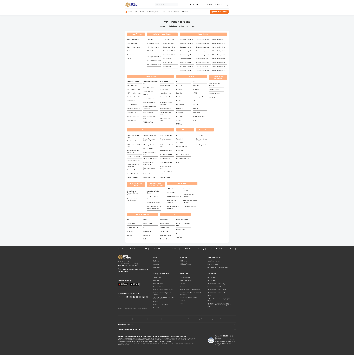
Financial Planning (132, 227)
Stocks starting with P (202, 62)
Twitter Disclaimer (154, 319)
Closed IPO (179, 150)
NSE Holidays (167, 58)
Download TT (157, 280)
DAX (194, 81)
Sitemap (182, 300)
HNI (128, 239)
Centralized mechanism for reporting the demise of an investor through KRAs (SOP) (219, 305)
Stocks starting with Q (202, 66)
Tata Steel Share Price (133, 108)
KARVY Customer (185, 280)
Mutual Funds (131, 55)
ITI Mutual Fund (147, 174)
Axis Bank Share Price (149, 99)
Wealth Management (153, 12)
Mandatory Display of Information (190, 290)
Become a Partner (173, 12)
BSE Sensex (179, 112)
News (130, 12)
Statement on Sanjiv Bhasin (188, 297)
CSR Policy (210, 319)
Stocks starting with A (186, 39)
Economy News (164, 223)
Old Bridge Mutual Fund (150, 145)
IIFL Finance (183, 261)
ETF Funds (212, 97)
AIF (128, 219)
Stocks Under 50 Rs (169, 43)
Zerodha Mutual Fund (166, 162)
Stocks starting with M (202, 51)
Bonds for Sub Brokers (153, 202)
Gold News (179, 237)
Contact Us (156, 267)
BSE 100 (178, 101)
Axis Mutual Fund (132, 170)
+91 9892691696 (123, 271)
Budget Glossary (185, 278)
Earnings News (180, 229)
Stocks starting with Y (218, 62)
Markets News (164, 219)
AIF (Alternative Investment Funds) (218, 267)
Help (181, 303)
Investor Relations (209, 5)
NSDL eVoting (212, 278)
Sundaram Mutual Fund (134, 156)
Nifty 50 (178, 81)
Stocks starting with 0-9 (219, 70)
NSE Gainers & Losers (153, 47)
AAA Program (200, 135)
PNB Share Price (148, 112)
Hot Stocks (150, 39)
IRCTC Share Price (165, 81)
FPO (177, 162)
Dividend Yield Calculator (174, 196)
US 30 (194, 120)
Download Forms (158, 284)
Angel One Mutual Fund (150, 158)
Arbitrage (130, 231)
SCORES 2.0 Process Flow (160, 305)
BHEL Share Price (132, 104)
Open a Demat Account (219, 12)
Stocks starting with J (202, 39)
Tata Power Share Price (134, 97)
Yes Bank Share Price (133, 89)
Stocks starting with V (218, 51)
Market (142, 12)
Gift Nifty (179, 120)
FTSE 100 (195, 104)
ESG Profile (220, 5)
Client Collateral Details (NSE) (216, 284)
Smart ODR (156, 308)
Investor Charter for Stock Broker (162, 290)
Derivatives (146, 235)
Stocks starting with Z (218, 66)
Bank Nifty (179, 93)
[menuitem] (127, 12)
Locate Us (156, 264)
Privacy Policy (199, 319)
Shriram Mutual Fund (166, 135)
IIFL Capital (156, 261)
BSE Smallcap (180, 104)
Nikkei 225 (195, 108)
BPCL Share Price (148, 87)
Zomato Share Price (133, 116)
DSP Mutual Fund (165, 177)
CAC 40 (195, 101)
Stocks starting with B (186, 43)
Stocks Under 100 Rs (169, 47)
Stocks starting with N (202, 55)
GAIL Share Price (148, 91)
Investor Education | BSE (215, 287)
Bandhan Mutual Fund (133, 160)
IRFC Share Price (132, 85)
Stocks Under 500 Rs (169, 51)
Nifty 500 (179, 89)
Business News (164, 227)
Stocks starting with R (202, 70)
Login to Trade (157, 278)
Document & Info (158, 287)
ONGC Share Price (165, 85)
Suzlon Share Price (165, 93)
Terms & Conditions (186, 319)
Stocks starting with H (186, 66)
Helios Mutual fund (132, 177)
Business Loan (147, 231)
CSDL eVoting (212, 280)
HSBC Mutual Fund (148, 148)
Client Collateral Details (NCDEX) (217, 290)
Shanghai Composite (199, 116)
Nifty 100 (179, 85)
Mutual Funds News (182, 219)
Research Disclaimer (140, 319)
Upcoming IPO (180, 139)
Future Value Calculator (190, 206)
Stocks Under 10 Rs (169, 39)
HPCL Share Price (148, 95)
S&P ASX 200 (196, 112)
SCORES (155, 302)
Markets (129, 51)
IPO (136, 12)
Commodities (131, 223)
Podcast (182, 284)
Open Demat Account (133, 47)
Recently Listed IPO (182, 147)
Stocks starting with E (186, 55)
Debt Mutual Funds (214, 93)
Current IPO (179, 143)
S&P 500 (195, 93)
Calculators (185, 12)
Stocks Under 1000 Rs (169, 55)
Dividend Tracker (214, 89)
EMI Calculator (171, 189)
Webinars (183, 287)
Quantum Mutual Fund (149, 135)
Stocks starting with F (186, 58)
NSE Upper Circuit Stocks (154, 56)
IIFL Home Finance (185, 264)
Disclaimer (127, 319)
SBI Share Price (131, 101)
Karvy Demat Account (195, 5)
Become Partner (132, 43)
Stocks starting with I (186, 70)
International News (165, 235)
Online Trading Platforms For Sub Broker (132, 193)
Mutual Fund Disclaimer (223, 319)
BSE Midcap (179, 108)
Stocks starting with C (186, 47)
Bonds (129, 58)
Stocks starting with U (218, 47)
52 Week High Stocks (153, 43)
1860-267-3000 (122, 266)
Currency (129, 235)
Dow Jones (196, 85)
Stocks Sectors (167, 62)
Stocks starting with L (202, 47)
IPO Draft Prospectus (182, 158)
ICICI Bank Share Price (149, 102)
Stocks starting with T (218, 43)
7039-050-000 (132, 266)
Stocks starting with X (218, 58)
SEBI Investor (211, 296)
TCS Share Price (148, 122)
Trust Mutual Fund (132, 174)
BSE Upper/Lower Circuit (154, 64)
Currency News (164, 231)
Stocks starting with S (218, 39)
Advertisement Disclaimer (170, 319)
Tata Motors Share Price (134, 81)
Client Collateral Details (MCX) (216, 293)
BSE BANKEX (167, 66)
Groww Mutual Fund (149, 177)
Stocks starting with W (218, 55)
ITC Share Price (131, 120)
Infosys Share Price (165, 108)
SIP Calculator (171, 192)
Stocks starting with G (186, 62)
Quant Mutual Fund (132, 141)
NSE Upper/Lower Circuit (154, 60)
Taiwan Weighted (198, 97)
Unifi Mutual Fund (165, 158)
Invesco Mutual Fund (166, 150)
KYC (144, 239)
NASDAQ (179, 124)
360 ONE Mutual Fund (166, 154)
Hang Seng (196, 89)
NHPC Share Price (132, 112)
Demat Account (148, 223)
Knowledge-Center (201, 145)
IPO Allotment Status (182, 154)
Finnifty (178, 97)
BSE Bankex (179, 116)
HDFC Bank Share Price (134, 93)
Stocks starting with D (186, 51)
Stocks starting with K (202, 43)
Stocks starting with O (202, 58)
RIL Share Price (164, 89)
